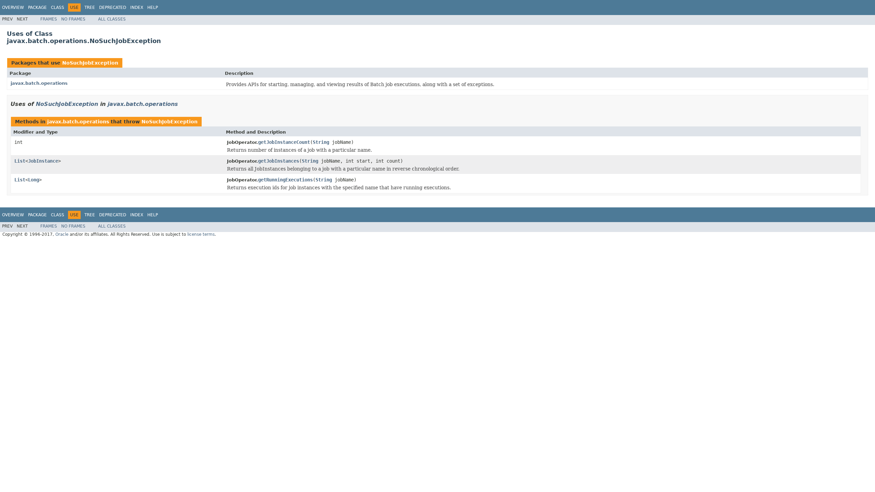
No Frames (73, 19)
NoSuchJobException (90, 63)
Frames (48, 19)
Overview (13, 7)
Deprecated (112, 7)
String (321, 142)
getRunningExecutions (285, 179)
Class (57, 7)
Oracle (61, 234)
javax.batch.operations (39, 83)
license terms (201, 234)
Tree (89, 7)
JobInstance (43, 161)
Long (33, 179)
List (19, 161)
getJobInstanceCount (284, 142)
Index (136, 7)
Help (152, 7)
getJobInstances (278, 161)
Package (37, 7)
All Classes (112, 19)
